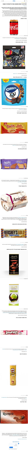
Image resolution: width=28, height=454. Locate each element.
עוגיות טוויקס (14, 145)
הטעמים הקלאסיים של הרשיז (20, 244)
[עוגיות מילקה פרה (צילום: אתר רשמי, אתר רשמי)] (14, 164)
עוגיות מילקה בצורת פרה (23, 180)
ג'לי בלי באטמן (15, 73)
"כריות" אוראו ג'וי (21, 109)
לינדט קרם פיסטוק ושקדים (10, 312)
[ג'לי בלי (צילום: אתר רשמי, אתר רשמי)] (14, 57)
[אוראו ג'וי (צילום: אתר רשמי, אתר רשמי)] (14, 92)
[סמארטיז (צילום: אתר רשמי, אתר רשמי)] (14, 333)
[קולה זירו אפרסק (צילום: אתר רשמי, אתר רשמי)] (14, 27)
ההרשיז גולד (21, 245)
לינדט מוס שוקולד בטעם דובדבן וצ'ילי (19, 312)
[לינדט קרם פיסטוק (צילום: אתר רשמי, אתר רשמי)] (14, 295)
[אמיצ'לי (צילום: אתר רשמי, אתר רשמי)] (14, 201)
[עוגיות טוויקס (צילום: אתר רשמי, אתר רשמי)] (14, 128)
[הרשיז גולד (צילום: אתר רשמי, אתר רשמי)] (14, 234)
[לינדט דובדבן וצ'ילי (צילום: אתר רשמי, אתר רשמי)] (14, 264)
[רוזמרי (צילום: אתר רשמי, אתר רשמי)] (14, 417)
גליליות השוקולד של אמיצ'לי (22, 217)
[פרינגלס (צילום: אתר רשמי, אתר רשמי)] (14, 375)
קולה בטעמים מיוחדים (18, 38)
